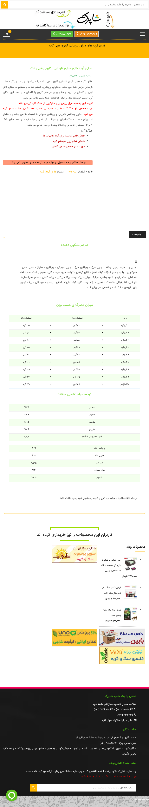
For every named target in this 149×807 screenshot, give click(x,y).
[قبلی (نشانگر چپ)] (147, 804)
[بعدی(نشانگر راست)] (143, 804)
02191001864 (64, 34)
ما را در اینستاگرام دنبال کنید (116, 720)
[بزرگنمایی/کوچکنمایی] (147, 799)
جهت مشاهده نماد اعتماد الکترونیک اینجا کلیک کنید (108, 776)
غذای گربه (51, 172)
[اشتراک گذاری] (139, 799)
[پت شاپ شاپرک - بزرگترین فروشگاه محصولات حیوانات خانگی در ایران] (74, 19)
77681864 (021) (103, 709)
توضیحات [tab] (137, 234)
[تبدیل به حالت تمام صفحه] (143, 799)
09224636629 (88, 34)
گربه (42, 172)
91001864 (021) (124, 709)
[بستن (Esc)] (135, 799)
